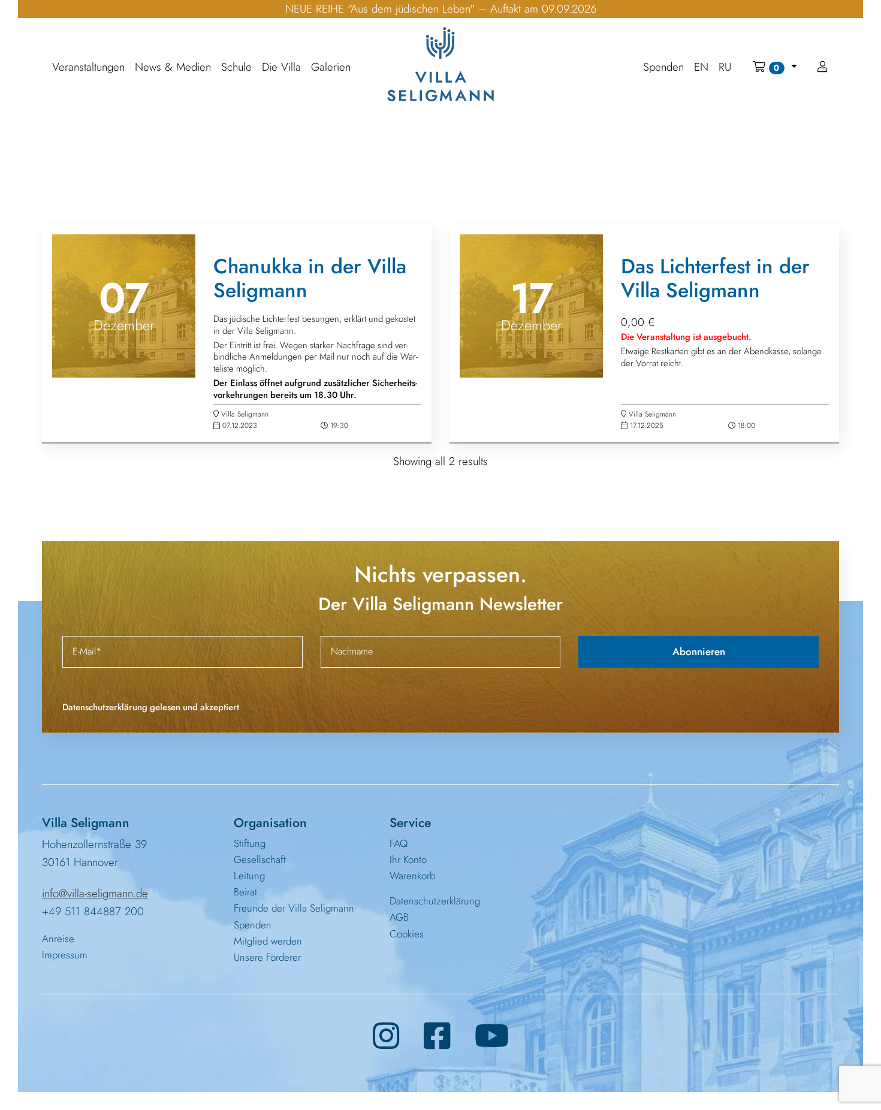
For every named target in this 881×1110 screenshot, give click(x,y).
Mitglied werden (268, 941)
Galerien (331, 67)
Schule (236, 67)
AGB (399, 917)
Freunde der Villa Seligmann (294, 908)
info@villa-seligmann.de (95, 893)
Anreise (58, 938)
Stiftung (249, 843)
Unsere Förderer (267, 957)
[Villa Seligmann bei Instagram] (386, 1036)
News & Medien (173, 67)
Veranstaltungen (88, 67)
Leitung (249, 875)
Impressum (65, 955)
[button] (774, 67)
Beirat (245, 892)
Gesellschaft (260, 859)
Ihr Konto (408, 859)
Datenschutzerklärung (435, 901)
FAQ (399, 843)
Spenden (252, 925)
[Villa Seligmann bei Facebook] (437, 1036)
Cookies (407, 934)
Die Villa (281, 67)
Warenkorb (412, 875)
